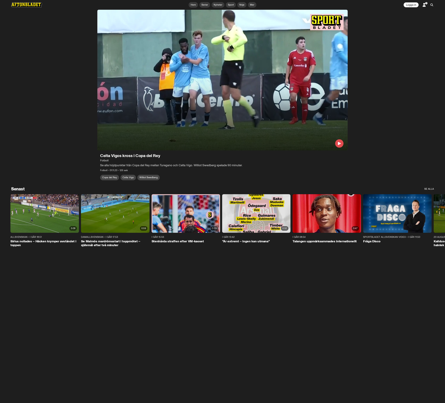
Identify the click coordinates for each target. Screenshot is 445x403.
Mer (252, 4)
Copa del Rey (109, 177)
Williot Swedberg (148, 177)
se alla (429, 188)
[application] (222, 80)
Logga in (411, 4)
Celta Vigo (128, 177)
